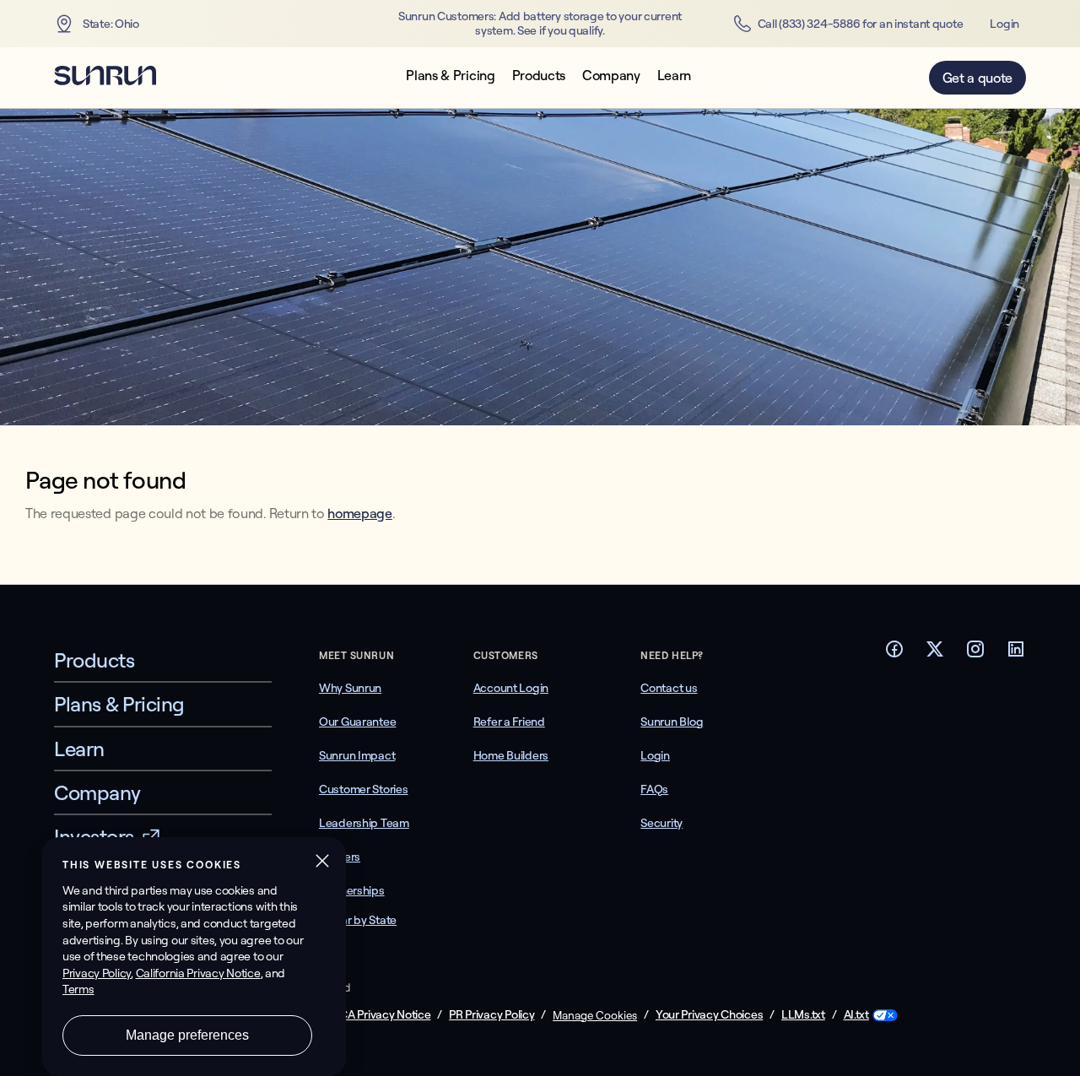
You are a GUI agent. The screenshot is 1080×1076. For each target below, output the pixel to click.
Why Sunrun (350, 687)
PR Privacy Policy (491, 1015)
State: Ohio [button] (111, 23)
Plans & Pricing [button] (450, 76)
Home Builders (510, 755)
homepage (359, 513)
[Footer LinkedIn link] (1016, 654)
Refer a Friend (509, 721)
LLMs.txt (803, 1015)
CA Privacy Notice (384, 1015)
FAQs (654, 789)
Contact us (668, 687)
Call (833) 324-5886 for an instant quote (861, 23)
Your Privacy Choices (709, 1015)
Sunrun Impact (357, 755)
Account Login (510, 687)
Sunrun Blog (671, 721)
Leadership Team (364, 822)
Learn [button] (674, 76)
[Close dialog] (1065, 1062)
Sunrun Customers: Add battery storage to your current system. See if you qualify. (540, 23)
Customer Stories (363, 789)
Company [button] (611, 76)
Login (1004, 23)
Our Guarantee (357, 721)
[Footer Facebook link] (894, 654)
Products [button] (538, 76)
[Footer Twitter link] (935, 654)
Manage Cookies (595, 1015)
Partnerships (352, 890)
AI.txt (856, 1015)
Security (661, 822)
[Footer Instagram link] (975, 654)
